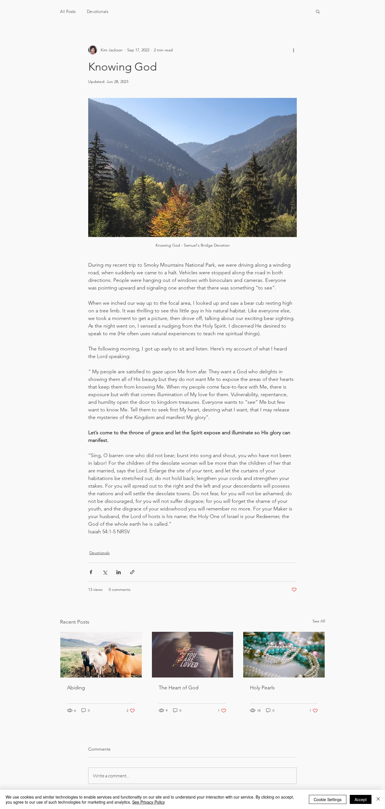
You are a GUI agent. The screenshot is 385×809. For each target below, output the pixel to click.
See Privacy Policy (148, 802)
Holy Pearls (262, 688)
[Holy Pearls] (284, 655)
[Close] (378, 799)
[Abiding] (101, 655)
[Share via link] (132, 572)
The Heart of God (178, 688)
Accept (361, 799)
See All (319, 621)
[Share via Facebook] (91, 572)
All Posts (68, 11)
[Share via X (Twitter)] (104, 572)
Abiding (76, 688)
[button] (317, 11)
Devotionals (97, 11)
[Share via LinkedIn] (118, 572)
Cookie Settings (328, 799)
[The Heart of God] (192, 655)
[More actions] (293, 50)
